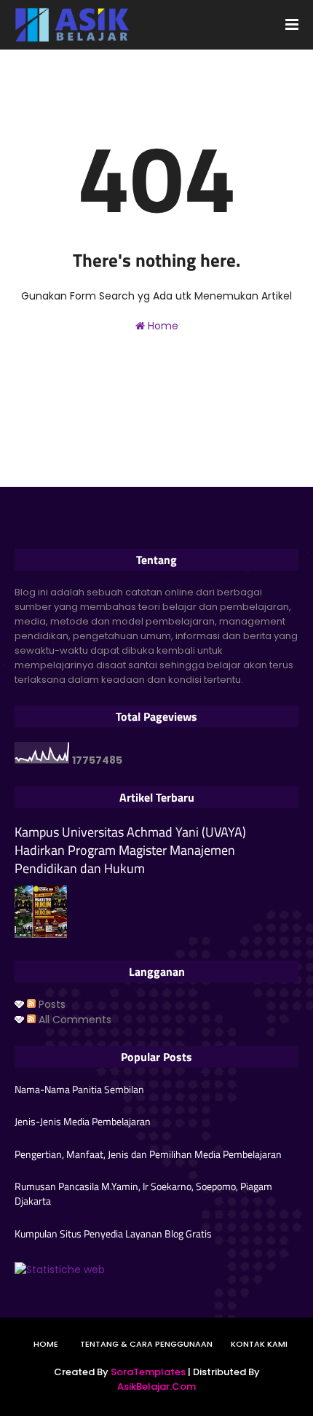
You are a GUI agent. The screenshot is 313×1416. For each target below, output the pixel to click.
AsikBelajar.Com (156, 1386)
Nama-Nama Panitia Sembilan (79, 1089)
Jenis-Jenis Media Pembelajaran (83, 1121)
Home (161, 325)
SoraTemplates (148, 1372)
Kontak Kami (259, 1344)
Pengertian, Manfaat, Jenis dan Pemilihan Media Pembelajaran (148, 1154)
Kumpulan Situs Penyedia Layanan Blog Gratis (113, 1234)
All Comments (73, 1019)
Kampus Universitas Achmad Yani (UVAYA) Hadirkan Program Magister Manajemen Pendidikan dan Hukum (130, 850)
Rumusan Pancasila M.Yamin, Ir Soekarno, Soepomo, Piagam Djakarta (143, 1193)
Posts (51, 1004)
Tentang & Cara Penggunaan (146, 1344)
